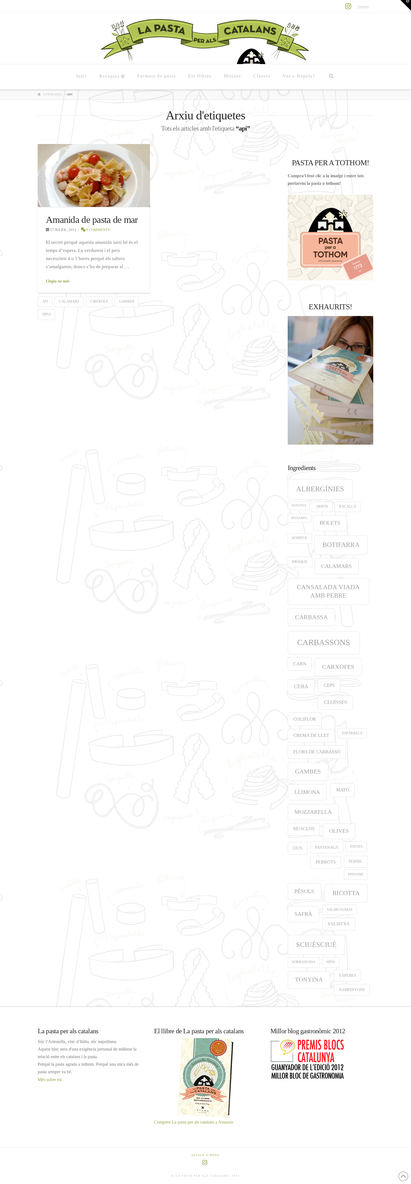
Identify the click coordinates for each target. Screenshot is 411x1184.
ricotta (346, 893)
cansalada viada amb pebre (328, 591)
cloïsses (335, 702)
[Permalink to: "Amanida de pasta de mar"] (94, 175)
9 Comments (97, 230)
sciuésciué (316, 944)
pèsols (304, 891)
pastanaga (326, 847)
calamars (69, 301)
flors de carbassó (316, 751)
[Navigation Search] (331, 76)
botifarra (341, 544)
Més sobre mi (50, 1079)
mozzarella (313, 812)
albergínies (320, 489)
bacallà (347, 506)
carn (299, 663)
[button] (405, 5)
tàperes (347, 975)
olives (339, 831)
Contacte (363, 6)
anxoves (298, 505)
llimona (307, 792)
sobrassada (303, 962)
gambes (126, 301)
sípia (46, 314)
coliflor (304, 719)
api (45, 301)
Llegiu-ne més (57, 281)
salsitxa (339, 923)
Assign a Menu (205, 1155)
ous (297, 848)
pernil (356, 861)
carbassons (323, 642)
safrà (303, 914)
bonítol (300, 538)
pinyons (355, 874)
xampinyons (352, 989)
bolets (330, 523)
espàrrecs (352, 733)
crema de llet (311, 735)
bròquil (300, 562)
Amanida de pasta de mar (92, 219)
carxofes (338, 666)
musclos (304, 828)
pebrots (326, 862)
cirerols (99, 301)
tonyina (309, 979)
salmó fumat (340, 910)
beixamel (299, 518)
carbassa (311, 617)
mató (342, 790)
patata (356, 846)
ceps (329, 685)
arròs (322, 506)
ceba (301, 686)
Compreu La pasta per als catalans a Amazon (193, 1122)
